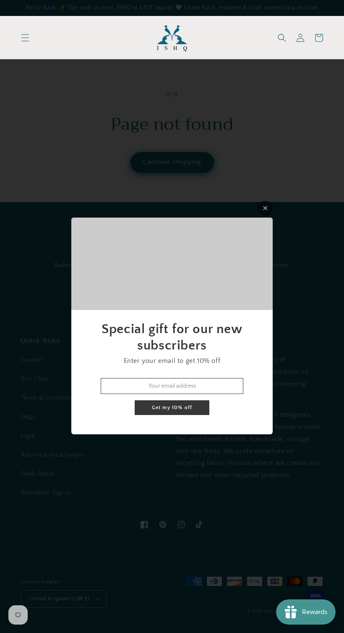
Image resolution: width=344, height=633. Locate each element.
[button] (25, 38)
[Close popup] (265, 208)
